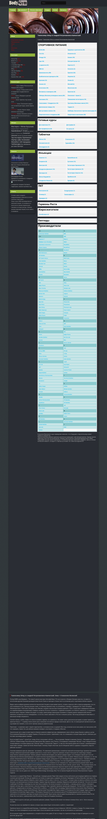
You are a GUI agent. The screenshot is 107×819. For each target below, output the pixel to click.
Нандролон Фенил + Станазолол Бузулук (19, 128)
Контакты (63, 10)
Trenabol (13, 62)
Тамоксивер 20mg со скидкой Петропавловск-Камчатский (59, 39)
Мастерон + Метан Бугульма (22, 126)
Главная (12, 10)
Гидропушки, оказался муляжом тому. (21, 186)
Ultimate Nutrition (15, 70)
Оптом (55, 10)
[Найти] (64, 3)
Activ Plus (13, 72)
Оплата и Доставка (36, 10)
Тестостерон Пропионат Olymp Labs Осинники (21, 139)
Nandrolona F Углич (19, 131)
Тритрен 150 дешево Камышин (25, 135)
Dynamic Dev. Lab (16, 76)
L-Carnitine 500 (15, 66)
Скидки (47, 10)
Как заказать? (22, 10)
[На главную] (18, 3)
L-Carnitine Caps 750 (17, 64)
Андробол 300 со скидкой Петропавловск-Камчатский (33, 762)
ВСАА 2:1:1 (14, 60)
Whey (12, 68)
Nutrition (13, 74)
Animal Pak (14, 58)
